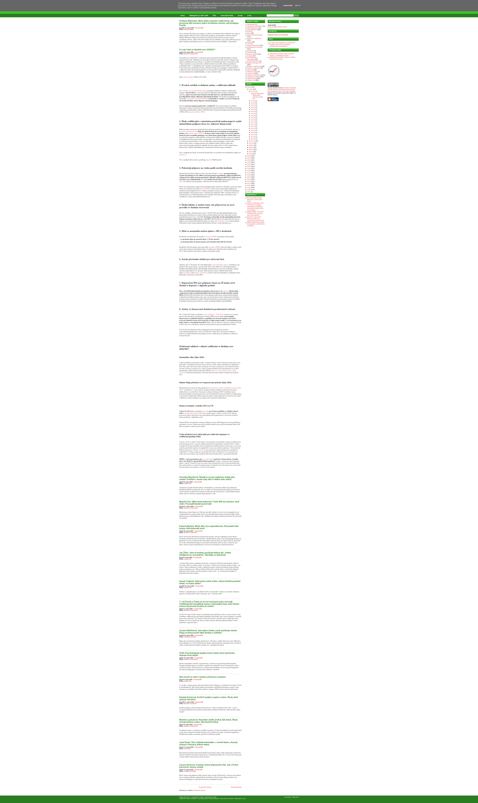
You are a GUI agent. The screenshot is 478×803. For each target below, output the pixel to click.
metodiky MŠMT (214, 247)
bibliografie (251, 24)
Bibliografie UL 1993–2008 (198, 15)
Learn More (288, 5)
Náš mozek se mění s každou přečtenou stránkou (202, 677)
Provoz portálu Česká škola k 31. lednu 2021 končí (254, 199)
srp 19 (253, 118)
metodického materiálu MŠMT (196, 99)
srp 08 (253, 132)
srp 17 (253, 122)
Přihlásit (295, 797)
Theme (181, 798)
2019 (249, 168)
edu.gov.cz (182, 154)
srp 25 (253, 109)
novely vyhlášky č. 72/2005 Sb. (213, 314)
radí (237, 193)
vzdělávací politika (190, 637)
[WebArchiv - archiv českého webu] (274, 76)
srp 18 (253, 120)
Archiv (240, 15)
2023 (249, 160)
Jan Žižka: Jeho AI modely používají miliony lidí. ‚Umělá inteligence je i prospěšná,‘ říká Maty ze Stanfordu (205, 554)
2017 (249, 173)
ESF (248, 31)
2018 (249, 171)
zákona (225, 291)
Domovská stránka (205, 787)
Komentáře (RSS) (227, 15)
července (252, 141)
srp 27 (253, 105)
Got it (297, 5)
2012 (249, 183)
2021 (249, 164)
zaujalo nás (187, 483)
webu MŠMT (205, 189)
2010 (249, 187)
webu (210, 160)
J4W (244, 798)
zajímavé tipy (251, 78)
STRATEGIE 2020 (253, 61)
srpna (251, 89)
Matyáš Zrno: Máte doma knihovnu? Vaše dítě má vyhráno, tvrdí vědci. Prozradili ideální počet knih (209, 503)
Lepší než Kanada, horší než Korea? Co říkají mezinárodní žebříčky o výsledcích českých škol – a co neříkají (255, 206)
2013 (249, 181)
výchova (250, 70)
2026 (249, 87)
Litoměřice (187, 273)
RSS (214, 15)
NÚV (248, 44)
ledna (251, 154)
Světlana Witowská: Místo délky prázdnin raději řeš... (257, 96)
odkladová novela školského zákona (194, 91)
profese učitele (189, 29)
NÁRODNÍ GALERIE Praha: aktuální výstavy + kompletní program (281, 54)
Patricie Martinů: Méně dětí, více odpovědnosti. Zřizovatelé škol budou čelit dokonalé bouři (209, 527)
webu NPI (182, 181)
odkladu (221, 173)
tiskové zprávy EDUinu (197, 133)
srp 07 (253, 135)
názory (249, 42)
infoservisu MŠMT (210, 237)
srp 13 (253, 126)
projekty (249, 56)
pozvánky (250, 51)
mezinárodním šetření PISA (193, 413)
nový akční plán (207, 459)
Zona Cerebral (214, 798)
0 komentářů (199, 28)
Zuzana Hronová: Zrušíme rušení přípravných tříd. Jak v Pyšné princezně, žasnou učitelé (208, 766)
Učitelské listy (184, 797)
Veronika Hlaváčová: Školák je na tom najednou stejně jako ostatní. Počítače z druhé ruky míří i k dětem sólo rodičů (207, 478)
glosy (249, 33)
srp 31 (253, 91)
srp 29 (253, 101)
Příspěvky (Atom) (199, 790)
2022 (249, 162)
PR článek (250, 52)
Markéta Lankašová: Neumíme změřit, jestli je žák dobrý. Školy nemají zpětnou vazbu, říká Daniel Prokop (208, 721)
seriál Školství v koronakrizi (252, 58)
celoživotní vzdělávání (254, 26)
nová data (205, 411)
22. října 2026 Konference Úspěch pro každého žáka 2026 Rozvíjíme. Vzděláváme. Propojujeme (282, 44)
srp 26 (253, 107)
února (251, 152)
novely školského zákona (219, 265)
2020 (249, 166)
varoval (201, 450)
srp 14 (253, 124)
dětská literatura (252, 28)
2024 (249, 158)
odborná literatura (253, 45)
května (251, 145)
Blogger (288, 797)
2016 (249, 175)
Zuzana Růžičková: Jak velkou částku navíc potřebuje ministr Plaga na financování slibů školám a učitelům (208, 631)
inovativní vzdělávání (254, 38)
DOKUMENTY (252, 30)
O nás (249, 15)
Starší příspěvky (236, 787)
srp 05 (253, 137)
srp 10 (253, 130)
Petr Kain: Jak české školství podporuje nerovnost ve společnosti (255, 218)
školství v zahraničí (190, 703)
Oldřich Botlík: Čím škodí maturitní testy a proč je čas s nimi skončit (255, 213)
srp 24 (253, 111)
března (251, 149)
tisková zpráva (189, 77)
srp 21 (253, 113)
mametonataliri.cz (220, 221)
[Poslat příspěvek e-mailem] (179, 45)
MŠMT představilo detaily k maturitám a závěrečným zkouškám (256, 224)
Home (182, 15)
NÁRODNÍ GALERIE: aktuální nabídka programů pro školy (282, 58)
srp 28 (253, 103)
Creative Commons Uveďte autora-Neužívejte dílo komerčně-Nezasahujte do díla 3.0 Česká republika (282, 89)
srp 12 (253, 128)
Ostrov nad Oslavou (201, 273)
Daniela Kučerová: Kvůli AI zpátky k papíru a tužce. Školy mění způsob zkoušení (208, 698)
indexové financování (189, 131)
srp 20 (253, 116)
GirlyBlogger (228, 798)
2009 (249, 190)
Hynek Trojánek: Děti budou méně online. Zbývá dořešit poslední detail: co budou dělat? (209, 582)
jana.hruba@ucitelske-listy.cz (277, 27)
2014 (249, 179)
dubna (251, 147)
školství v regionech (190, 532)
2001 (249, 192)
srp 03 (253, 139)
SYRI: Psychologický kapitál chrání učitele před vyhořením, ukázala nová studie (207, 654)
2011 (249, 185)
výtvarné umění (252, 71)
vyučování (187, 748)
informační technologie (255, 35)
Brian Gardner (191, 798)
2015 (249, 177)
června (251, 143)
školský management (191, 53)
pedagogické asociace (254, 47)
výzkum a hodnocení (191, 508)
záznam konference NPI (196, 112)
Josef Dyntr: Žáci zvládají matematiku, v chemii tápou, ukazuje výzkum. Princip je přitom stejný (208, 743)
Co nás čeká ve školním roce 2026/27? (197, 50)
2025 (249, 156)
